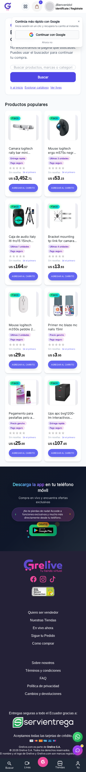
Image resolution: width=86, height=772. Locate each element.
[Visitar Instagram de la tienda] (43, 579)
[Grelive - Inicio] (7, 6)
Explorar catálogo (37, 87)
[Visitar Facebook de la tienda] (33, 579)
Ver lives (56, 87)
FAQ (43, 678)
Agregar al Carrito (23, 188)
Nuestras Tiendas (43, 620)
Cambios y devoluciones (43, 694)
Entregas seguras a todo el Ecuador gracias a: (43, 713)
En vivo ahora (43, 628)
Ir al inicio (16, 87)
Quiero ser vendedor (43, 612)
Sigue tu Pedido (43, 635)
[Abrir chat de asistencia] (78, 750)
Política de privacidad (43, 686)
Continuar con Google (50, 34)
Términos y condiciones (43, 670)
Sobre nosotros (43, 663)
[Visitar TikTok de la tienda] (52, 579)
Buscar (43, 77)
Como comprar (43, 643)
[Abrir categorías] (25, 6)
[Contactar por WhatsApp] (78, 737)
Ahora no (47, 42)
